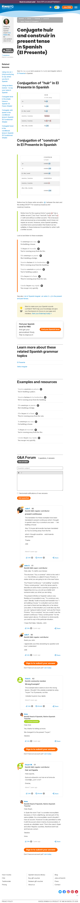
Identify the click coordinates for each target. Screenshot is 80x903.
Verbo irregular (22, 367)
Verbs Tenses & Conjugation (29, 21)
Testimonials (6, 881)
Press (57, 881)
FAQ (3, 878)
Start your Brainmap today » (42, 313)
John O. (27, 566)
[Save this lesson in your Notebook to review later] (8, 50)
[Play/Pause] (39, 242)
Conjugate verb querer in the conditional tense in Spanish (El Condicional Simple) (7, 116)
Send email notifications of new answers (33, 493)
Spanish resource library (36, 875)
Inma (26, 714)
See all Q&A (23, 462)
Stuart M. (28, 765)
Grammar (37, 18)
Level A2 (46, 18)
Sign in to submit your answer (40, 663)
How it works (6, 875)
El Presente (21, 362)
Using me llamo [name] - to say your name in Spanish (7, 88)
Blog (56, 875)
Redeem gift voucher (35, 881)
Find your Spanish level (50, 329)
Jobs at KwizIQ (60, 878)
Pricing (4, 885)
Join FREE (67, 7)
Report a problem (7, 57)
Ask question (24, 498)
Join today (47, 668)
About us (31, 885)
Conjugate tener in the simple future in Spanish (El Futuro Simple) (7, 101)
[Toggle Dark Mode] (57, 7)
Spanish (21, 18)
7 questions (5, 55)
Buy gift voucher (34, 878)
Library (29, 18)
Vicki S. (28, 679)
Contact (57, 885)
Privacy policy (7, 901)
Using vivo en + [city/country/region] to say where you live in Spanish (8, 76)
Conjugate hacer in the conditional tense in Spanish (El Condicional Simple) (8, 132)
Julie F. (27, 509)
